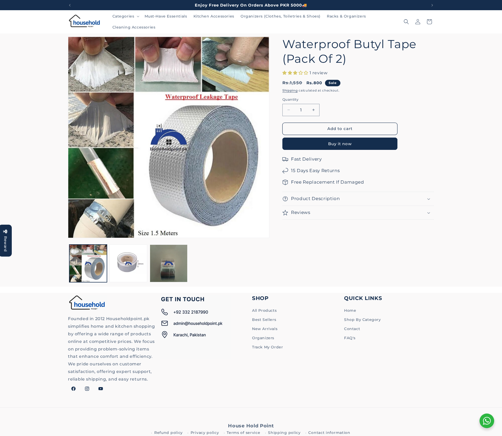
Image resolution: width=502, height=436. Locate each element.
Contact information (329, 432)
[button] (125, 16)
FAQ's (350, 338)
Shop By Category (362, 319)
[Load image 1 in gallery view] (88, 263)
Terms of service (243, 432)
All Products (264, 310)
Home (350, 310)
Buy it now (340, 143)
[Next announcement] (432, 5)
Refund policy (168, 432)
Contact (352, 328)
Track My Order (267, 347)
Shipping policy (284, 432)
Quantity (290, 99)
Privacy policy (205, 432)
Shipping (290, 90)
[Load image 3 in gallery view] (168, 263)
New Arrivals (264, 328)
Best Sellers (264, 319)
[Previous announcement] (70, 5)
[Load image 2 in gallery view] (128, 263)
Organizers (263, 338)
